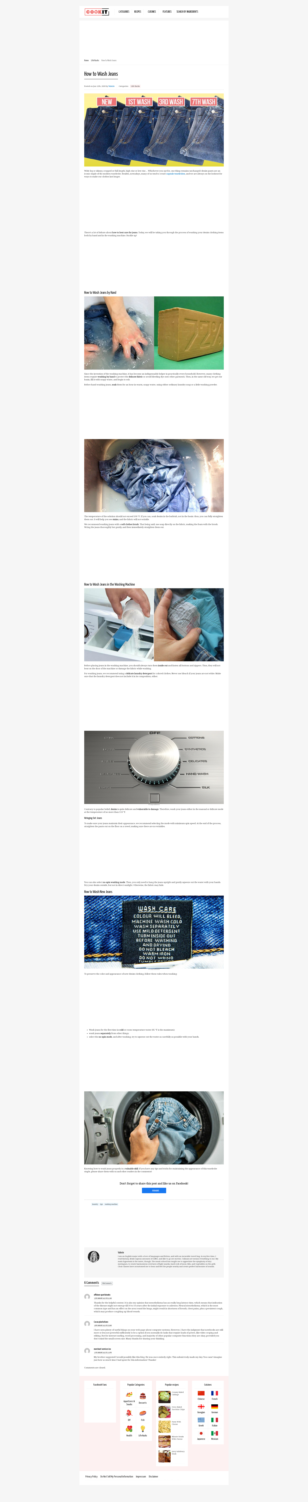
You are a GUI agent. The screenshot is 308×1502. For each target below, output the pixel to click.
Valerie (111, 86)
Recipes (137, 11)
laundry (95, 1204)
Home (86, 60)
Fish (142, 1420)
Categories (124, 11)
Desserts (143, 1403)
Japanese (201, 1439)
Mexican (214, 1439)
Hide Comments (107, 1283)
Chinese (201, 1399)
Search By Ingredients (187, 11)
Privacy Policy (91, 1476)
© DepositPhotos (154, 804)
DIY (129, 1420)
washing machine (111, 1204)
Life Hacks (95, 60)
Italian (214, 1425)
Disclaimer (153, 1476)
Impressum (141, 1476)
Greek (201, 1425)
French (215, 1399)
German (215, 1412)
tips (101, 1204)
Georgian (201, 1412)
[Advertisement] (154, 38)
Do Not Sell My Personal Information (116, 1476)
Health (129, 1435)
